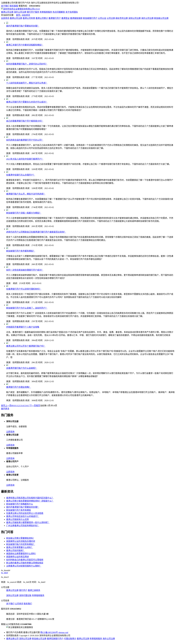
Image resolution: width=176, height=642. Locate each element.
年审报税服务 (46, 12)
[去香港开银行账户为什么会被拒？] (7, 365)
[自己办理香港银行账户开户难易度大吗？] (7, 118)
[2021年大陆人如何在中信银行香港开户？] (7, 156)
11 (16, 405)
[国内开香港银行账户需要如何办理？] (7, 23)
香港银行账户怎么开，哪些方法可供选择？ (25, 194)
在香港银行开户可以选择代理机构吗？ (23, 289)
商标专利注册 (121, 18)
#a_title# (4, 573)
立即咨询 (10, 432)
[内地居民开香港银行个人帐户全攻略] (7, 324)
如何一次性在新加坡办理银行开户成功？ (24, 270)
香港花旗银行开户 (55, 639)
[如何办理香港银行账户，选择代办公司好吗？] (7, 61)
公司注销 (111, 18)
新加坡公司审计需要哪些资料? (20, 538)
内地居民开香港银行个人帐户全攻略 (22, 327)
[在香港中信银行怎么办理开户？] (7, 172)
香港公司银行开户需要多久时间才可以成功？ (26, 102)
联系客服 (14, 6)
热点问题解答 (59, 12)
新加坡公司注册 (161, 18)
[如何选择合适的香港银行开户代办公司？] (7, 137)
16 (27, 405)
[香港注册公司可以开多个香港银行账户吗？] (7, 343)
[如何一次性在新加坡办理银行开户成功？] (7, 267)
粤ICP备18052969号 (49, 632)
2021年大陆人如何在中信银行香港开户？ (24, 159)
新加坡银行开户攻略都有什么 (19, 504)
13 (20, 405)
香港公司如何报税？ (15, 550)
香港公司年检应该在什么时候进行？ (22, 516)
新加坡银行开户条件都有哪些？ (20, 251)
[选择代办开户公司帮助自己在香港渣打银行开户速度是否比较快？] (7, 229)
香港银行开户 (54, 18)
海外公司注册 (20, 12)
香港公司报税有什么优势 (17, 519)
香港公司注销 (83, 639)
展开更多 (5, 409)
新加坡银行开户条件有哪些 (18, 510)
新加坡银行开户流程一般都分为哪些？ (23, 213)
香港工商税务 (34, 590)
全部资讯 (5, 18)
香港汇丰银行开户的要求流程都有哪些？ (24, 45)
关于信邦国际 (71, 12)
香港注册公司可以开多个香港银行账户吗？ (25, 346)
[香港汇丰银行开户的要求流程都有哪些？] (7, 42)
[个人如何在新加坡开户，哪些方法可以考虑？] (7, 80)
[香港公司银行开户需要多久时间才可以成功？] (7, 99)
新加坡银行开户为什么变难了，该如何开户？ (26, 308)
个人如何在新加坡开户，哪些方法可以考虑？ (26, 83)
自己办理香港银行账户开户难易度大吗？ (24, 121)
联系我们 (28, 604)
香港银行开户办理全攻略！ (18, 387)
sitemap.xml (63, 632)
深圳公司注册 (134, 18)
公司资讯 (19, 604)
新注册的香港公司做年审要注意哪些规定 (24, 563)
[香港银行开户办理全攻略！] (7, 384)
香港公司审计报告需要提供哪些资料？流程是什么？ (30, 501)
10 (14, 405)
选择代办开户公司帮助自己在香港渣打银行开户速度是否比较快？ (36, 232)
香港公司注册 (7, 12)
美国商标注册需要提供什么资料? (21, 553)
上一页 (8, 405)
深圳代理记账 (25, 595)
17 (29, 405)
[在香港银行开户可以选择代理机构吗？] (7, 286)
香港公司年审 (29, 18)
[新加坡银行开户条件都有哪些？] (7, 248)
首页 (18, 15)
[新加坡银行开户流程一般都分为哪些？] (7, 210)
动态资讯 (26, 15)
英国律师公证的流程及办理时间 (20, 541)
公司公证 (102, 18)
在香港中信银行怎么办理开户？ (20, 175)
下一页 (33, 405)
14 (23, 405)
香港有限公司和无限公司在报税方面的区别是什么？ (30, 498)
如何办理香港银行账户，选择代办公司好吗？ (26, 64)
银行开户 (23, 590)
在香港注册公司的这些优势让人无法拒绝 (24, 513)
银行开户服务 (33, 12)
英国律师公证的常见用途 (17, 557)
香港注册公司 (12, 639)
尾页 (38, 405)
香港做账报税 (76, 18)
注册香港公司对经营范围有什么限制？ (23, 566)
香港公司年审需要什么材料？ (19, 547)
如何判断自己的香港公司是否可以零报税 (24, 560)
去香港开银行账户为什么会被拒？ (21, 368)
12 (18, 405)
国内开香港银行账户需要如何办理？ (22, 26)
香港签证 (65, 18)
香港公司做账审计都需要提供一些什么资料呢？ (27, 522)
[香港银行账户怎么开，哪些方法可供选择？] (7, 191)
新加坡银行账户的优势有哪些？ (20, 544)
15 (25, 405)
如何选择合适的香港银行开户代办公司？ (24, 140)
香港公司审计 (42, 18)
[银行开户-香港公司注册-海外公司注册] (20, 9)
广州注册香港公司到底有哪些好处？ (22, 525)
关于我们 (5, 6)
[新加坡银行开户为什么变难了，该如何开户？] (7, 305)
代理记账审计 (70, 639)
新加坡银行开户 (90, 18)
